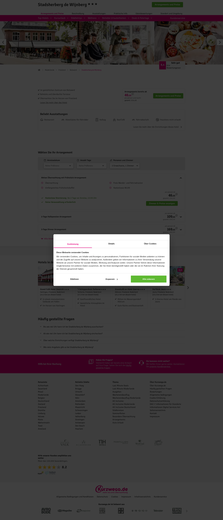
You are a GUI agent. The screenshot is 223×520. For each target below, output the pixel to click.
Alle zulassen (148, 279)
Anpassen (110, 279)
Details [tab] (111, 243)
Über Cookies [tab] (150, 243)
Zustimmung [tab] (73, 244)
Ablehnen (74, 279)
